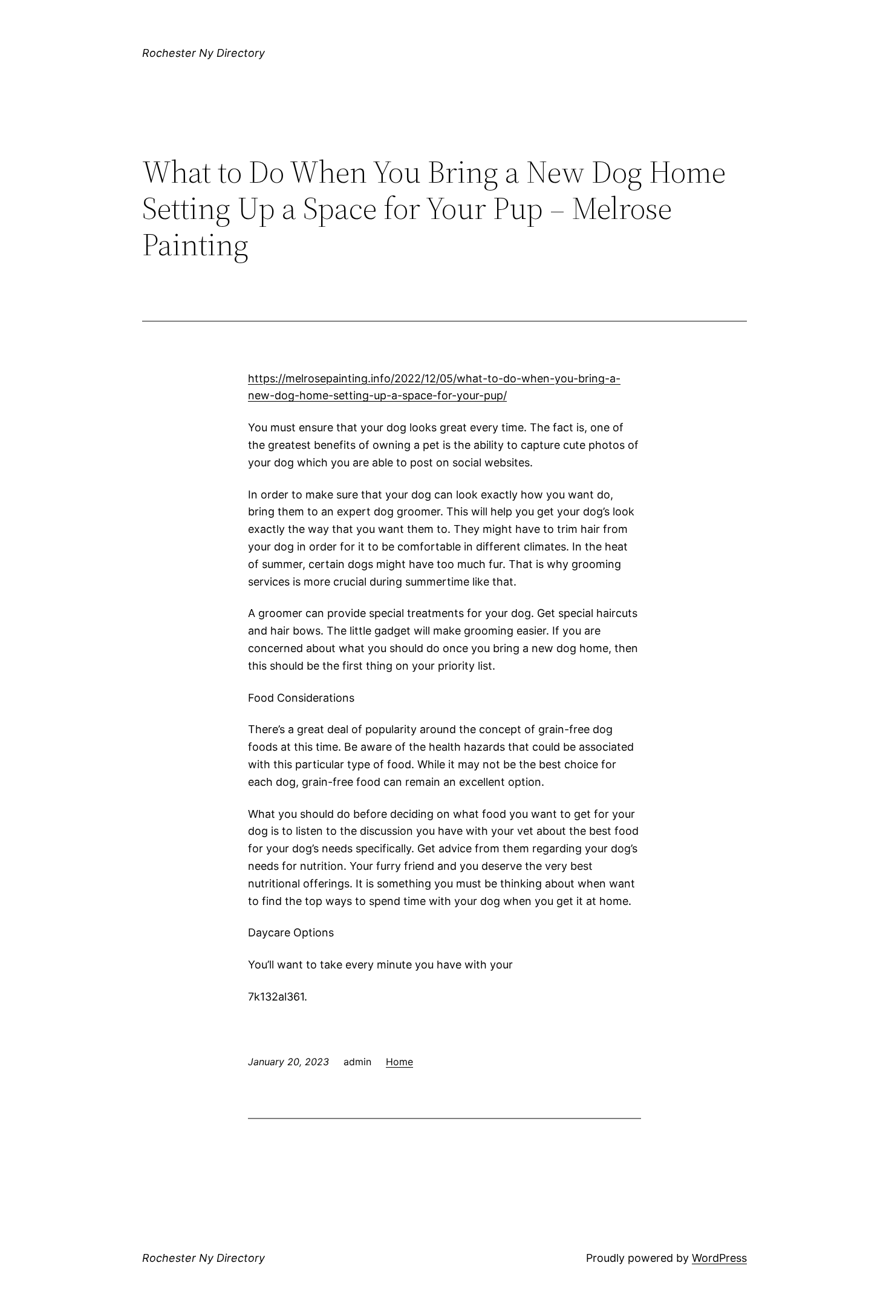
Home (399, 1062)
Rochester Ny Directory (203, 53)
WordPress (719, 1258)
